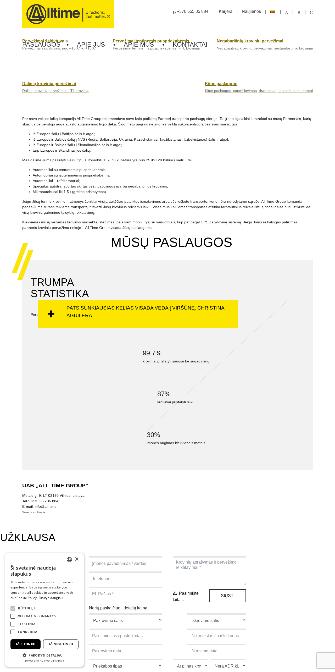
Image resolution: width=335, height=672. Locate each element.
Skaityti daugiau (50, 598)
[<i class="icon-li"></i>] (311, 11)
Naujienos (251, 11)
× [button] (77, 559)
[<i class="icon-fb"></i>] (299, 11)
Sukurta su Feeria (33, 512)
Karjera (225, 11)
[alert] (44, 610)
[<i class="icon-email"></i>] (286, 11)
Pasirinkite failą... (186, 596)
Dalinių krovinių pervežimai (49, 83)
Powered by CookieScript (44, 661)
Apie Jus (91, 44)
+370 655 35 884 (192, 11)
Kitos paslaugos (221, 83)
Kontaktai (190, 44)
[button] (44, 655)
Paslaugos (42, 44)
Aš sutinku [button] (26, 644)
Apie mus (139, 44)
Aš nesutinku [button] (61, 644)
